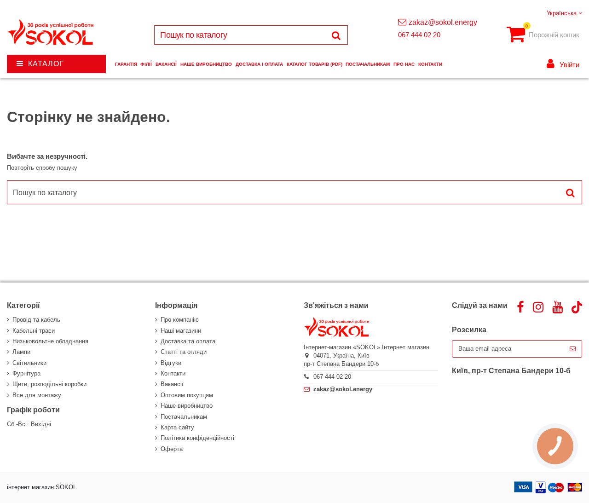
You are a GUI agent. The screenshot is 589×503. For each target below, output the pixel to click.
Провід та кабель (36, 319)
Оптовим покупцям (187, 395)
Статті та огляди (184, 351)
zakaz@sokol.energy (443, 22)
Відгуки (171, 362)
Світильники (29, 362)
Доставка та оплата (188, 341)
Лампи (21, 351)
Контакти (173, 373)
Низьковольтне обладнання (50, 341)
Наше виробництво (187, 405)
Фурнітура (26, 373)
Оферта (172, 448)
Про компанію (180, 319)
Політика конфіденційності (197, 437)
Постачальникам (184, 416)
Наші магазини (181, 330)
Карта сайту (177, 427)
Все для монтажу (36, 395)
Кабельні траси (33, 330)
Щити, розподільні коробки (49, 384)
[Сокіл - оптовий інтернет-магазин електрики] (51, 32)
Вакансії (172, 384)
